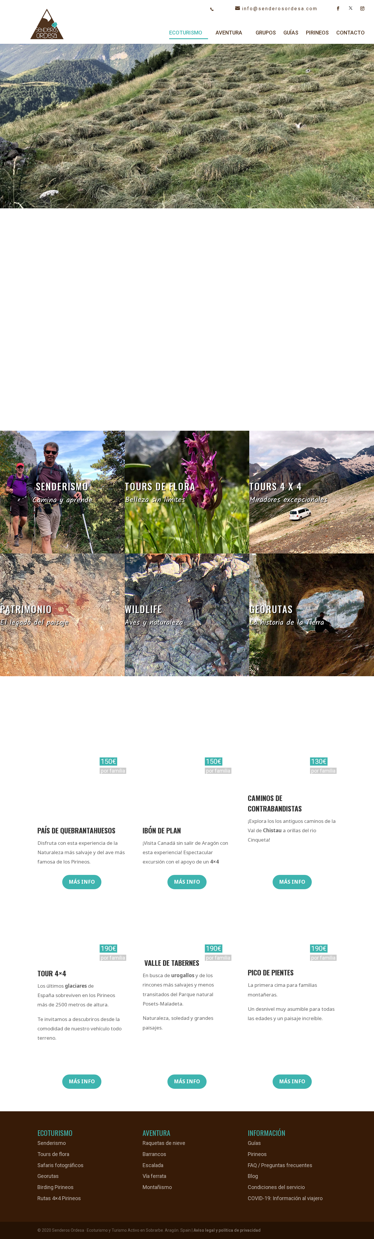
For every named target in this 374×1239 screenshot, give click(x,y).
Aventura (229, 33)
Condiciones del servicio (276, 1187)
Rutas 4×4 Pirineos (59, 1198)
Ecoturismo (185, 33)
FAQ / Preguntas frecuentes (280, 1165)
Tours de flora (53, 1154)
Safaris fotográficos (60, 1165)
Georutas (48, 1176)
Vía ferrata (154, 1176)
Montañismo (157, 1187)
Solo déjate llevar (73, 154)
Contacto (350, 33)
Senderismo (51, 1143)
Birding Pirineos (55, 1187)
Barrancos (154, 1154)
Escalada (153, 1165)
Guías (290, 33)
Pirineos (317, 33)
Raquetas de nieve (164, 1143)
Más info (82, 881)
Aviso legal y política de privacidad (227, 1230)
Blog (253, 1176)
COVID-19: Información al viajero (285, 1198)
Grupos (266, 33)
